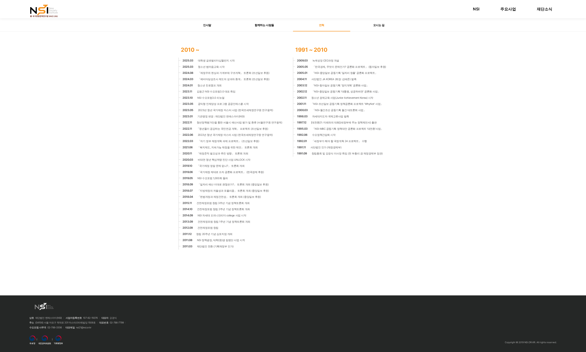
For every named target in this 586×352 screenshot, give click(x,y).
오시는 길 (379, 25)
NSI (476, 9)
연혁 (321, 25)
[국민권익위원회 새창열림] (44, 337)
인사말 (207, 25)
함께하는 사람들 (264, 25)
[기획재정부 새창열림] (58, 337)
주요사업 (508, 9)
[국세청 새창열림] (32, 337)
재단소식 (545, 9)
